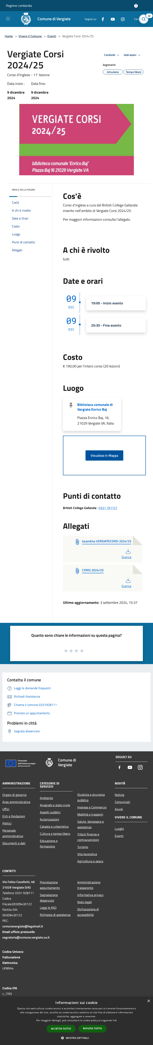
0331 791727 (108, 507)
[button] (76, 1037)
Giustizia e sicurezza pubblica (91, 797)
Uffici (5, 809)
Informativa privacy (90, 895)
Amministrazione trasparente (88, 885)
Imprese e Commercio (91, 807)
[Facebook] (101, 19)
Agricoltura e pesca (90, 861)
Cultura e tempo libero (55, 833)
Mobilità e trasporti (90, 814)
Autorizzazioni (49, 819)
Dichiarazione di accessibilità (88, 912)
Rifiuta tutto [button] (92, 1028)
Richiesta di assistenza (55, 914)
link (115, 1020)
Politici (7, 823)
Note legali (84, 902)
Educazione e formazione (49, 843)
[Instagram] (121, 19)
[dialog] (76, 1021)
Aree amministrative (16, 802)
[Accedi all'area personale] (135, 5)
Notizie (119, 794)
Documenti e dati (14, 843)
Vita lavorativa (87, 854)
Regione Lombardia (19, 5)
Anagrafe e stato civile (55, 805)
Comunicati (122, 802)
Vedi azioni (130, 55)
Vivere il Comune (30, 36)
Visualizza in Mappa (104, 455)
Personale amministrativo (12, 833)
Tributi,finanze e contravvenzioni (88, 837)
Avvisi (119, 809)
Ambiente (46, 798)
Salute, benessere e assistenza (90, 824)
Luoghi (119, 828)
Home (9, 36)
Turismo (82, 847)
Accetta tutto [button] (61, 1028)
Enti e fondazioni (13, 816)
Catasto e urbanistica (54, 826)
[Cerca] (144, 19)
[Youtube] (111, 19)
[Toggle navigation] (8, 18)
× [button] (148, 1001)
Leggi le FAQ (48, 907)
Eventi (51, 36)
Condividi (110, 55)
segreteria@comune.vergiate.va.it (26, 937)
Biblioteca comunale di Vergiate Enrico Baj (95, 407)
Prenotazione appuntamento (50, 885)
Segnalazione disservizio (49, 898)
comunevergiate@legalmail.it (22, 926)
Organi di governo (14, 794)
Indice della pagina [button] (23, 190)
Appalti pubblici (50, 812)
